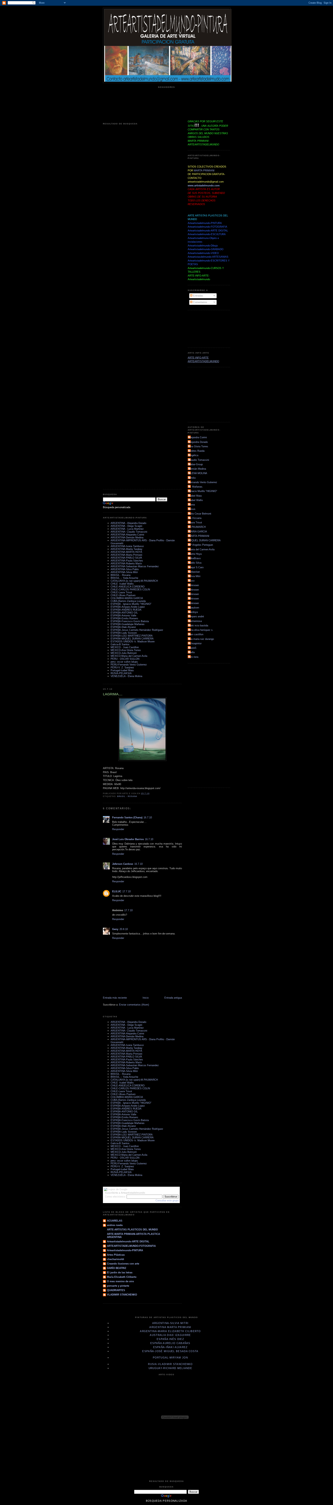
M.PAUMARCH (197, 526)
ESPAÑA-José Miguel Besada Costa (170, 1351)
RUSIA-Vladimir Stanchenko (170, 1364)
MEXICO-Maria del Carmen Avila (129, 655)
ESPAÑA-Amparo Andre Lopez (128, 606)
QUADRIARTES (116, 1290)
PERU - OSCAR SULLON (125, 658)
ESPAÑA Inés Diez (170, 1339)
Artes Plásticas (116, 1254)
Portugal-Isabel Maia (122, 670)
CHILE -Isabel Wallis (122, 583)
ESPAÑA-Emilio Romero (124, 618)
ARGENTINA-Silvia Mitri (124, 572)
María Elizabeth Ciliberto (121, 1276)
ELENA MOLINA (198, 473)
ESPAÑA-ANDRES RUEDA (126, 609)
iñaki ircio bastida (198, 625)
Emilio (192, 477)
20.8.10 (123, 929)
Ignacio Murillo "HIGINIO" (203, 491)
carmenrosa (195, 621)
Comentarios (199, 302)
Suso (191, 580)
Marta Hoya (195, 553)
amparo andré (196, 616)
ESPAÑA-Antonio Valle (123, 615)
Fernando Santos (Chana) (127, 817)
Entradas (197, 295)
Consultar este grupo (167, 1200)
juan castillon (196, 634)
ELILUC (116, 891)
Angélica (193, 455)
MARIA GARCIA (198, 531)
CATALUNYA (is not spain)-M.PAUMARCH (134, 580)
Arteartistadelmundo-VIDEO (203, 253)
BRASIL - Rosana (120, 575)
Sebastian (194, 571)
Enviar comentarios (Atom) (134, 1004)
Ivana (192, 504)
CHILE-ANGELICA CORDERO (128, 586)
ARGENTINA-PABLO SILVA (126, 557)
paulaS (192, 647)
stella (192, 652)
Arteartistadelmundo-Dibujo (203, 245)
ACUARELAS (114, 1220)
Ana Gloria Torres (198, 446)
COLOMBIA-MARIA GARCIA (127, 598)
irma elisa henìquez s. (201, 629)
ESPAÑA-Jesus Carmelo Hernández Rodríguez (137, 629)
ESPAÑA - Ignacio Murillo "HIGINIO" (131, 604)
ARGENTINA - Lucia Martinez (127, 528)
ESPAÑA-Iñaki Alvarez (123, 627)
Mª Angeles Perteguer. (201, 544)
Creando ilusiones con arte (123, 1263)
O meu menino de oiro (120, 1281)
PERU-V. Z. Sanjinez (122, 667)
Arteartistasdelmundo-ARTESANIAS (208, 256)
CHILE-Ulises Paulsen (123, 595)
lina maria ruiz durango (201, 639)
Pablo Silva (195, 562)
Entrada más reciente (115, 997)
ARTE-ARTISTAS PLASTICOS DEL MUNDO (132, 1229)
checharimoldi (115, 1259)
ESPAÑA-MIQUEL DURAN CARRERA (132, 638)
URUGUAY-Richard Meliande (170, 1368)
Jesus (192, 509)
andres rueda (115, 1225)
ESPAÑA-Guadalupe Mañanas (128, 624)
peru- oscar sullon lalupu (124, 661)
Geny (115, 929)
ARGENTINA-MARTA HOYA (126, 552)
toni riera (193, 656)
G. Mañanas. (196, 486)
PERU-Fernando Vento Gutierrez (129, 664)
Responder (118, 829)
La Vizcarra (195, 518)
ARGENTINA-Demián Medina (127, 537)
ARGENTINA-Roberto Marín (126, 563)
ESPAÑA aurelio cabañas (170, 1343)
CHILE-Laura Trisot (121, 592)
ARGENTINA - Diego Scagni (126, 526)
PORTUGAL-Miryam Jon (170, 1357)
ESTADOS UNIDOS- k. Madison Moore (133, 641)
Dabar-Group (196, 464)
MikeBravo (195, 558)
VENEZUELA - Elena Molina (126, 676)
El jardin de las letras (119, 1272)
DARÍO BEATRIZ (116, 1268)
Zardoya (193, 612)
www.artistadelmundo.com (204, 185)
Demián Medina (197, 468)
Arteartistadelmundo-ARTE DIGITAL (128, 1241)
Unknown (194, 585)
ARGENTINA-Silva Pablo (125, 569)
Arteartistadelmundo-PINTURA (125, 1250)
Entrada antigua (173, 997)
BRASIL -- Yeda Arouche (124, 578)
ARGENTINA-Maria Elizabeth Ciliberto (170, 1331)
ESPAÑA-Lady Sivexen (124, 632)
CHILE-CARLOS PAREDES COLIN (130, 589)
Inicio (146, 997)
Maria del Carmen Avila (201, 549)
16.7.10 (148, 817)
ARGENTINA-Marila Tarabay (126, 549)
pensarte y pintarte (118, 1285)
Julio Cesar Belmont (200, 513)
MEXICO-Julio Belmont (124, 653)
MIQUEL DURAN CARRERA (205, 540)
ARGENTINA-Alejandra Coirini (127, 534)
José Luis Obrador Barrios (128, 839)
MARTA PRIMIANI (204, 170)
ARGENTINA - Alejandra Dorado (128, 523)
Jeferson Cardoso (122, 863)
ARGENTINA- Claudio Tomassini (129, 531)
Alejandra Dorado (198, 442)
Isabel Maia (195, 495)
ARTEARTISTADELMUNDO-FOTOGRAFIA (131, 1245)
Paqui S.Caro (196, 567)
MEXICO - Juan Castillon (125, 647)
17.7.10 (126, 891)
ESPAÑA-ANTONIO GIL (124, 612)
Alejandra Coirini (198, 437)
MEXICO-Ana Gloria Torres (126, 650)
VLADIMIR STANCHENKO (122, 1294)
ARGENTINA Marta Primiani (170, 1327)
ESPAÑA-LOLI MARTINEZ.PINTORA (132, 635)
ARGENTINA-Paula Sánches (127, 560)
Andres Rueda (196, 450)
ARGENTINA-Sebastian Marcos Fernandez (135, 566)
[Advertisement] (205, 328)
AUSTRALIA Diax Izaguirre (170, 1335)
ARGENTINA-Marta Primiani (126, 554)
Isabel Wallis (196, 500)
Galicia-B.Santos (120, 644)
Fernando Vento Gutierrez (203, 482)
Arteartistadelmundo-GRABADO (205, 249)
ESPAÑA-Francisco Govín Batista (130, 621)
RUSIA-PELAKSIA (121, 673)
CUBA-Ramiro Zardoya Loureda (128, 601)
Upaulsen (194, 607)
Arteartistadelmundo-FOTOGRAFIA (207, 226)
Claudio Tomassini (199, 459)
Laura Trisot (195, 522)
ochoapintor (195, 643)
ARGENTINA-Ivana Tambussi (127, 546)
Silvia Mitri (194, 576)
